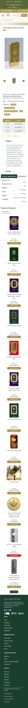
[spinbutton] (5, 136)
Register (24, 15)
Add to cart (16, 136)
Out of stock (14, 555)
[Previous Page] (4, 81)
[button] (1, 24)
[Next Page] (23, 81)
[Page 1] (14, 81)
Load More (14, 592)
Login (18, 15)
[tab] (14, 81)
